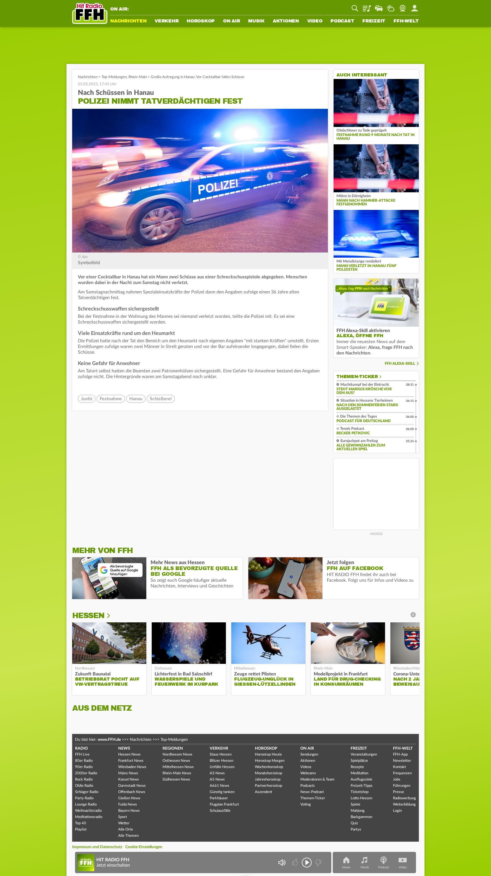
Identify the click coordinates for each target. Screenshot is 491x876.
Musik (256, 21)
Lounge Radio (86, 804)
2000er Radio (86, 773)
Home (346, 867)
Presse (398, 792)
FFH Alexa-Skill (400, 364)
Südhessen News (176, 779)
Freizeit (373, 21)
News (124, 748)
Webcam (402, 6)
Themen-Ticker (357, 376)
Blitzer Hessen (221, 761)
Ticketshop (360, 792)
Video (315, 21)
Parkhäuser (219, 798)
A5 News (217, 779)
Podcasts (307, 786)
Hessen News (129, 754)
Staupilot (379, 6)
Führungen (401, 786)
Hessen (88, 615)
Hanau (135, 399)
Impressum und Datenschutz (97, 847)
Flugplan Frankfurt (224, 804)
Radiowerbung (404, 798)
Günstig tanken (222, 792)
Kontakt (399, 767)
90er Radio (84, 767)
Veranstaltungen (364, 754)
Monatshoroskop (268, 773)
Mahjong (358, 811)
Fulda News (127, 804)
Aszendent (263, 792)
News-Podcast (312, 792)
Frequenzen (402, 773)
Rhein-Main (137, 77)
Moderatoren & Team (317, 779)
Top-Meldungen (114, 77)
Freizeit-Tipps (362, 786)
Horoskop (201, 21)
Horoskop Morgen (269, 761)
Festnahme (111, 399)
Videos (305, 767)
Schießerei (161, 399)
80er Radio (84, 761)
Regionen (173, 748)
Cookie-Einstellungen (143, 847)
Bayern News (129, 811)
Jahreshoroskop (267, 779)
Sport (122, 817)
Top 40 (80, 823)
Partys (356, 829)
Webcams (308, 773)
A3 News (217, 773)
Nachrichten (128, 21)
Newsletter (402, 761)
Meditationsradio (88, 817)
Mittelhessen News (178, 767)
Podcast (342, 21)
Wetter (390, 6)
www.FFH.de (109, 740)
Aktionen (286, 21)
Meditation (359, 773)
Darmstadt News (132, 786)
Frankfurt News (130, 761)
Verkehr (166, 21)
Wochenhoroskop (269, 767)
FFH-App (400, 754)
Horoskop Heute (268, 754)
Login (397, 811)
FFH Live (82, 754)
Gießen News (129, 798)
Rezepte (357, 767)
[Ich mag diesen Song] (296, 862)
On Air (231, 21)
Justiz (86, 399)
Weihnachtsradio (88, 811)
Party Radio (84, 798)
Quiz (354, 823)
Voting (305, 804)
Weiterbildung (404, 804)
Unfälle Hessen (222, 767)
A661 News (219, 786)
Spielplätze (359, 761)
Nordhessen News (177, 754)
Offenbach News (131, 792)
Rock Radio (84, 779)
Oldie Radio (84, 786)
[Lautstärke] (282, 862)
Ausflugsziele (361, 779)
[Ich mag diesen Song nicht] (318, 862)
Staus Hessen (221, 754)
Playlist (367, 6)
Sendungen (309, 754)
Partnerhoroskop (268, 786)
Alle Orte (125, 829)
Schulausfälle (220, 811)
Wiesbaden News (132, 767)
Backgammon (361, 817)
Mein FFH (414, 6)
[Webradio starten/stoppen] (307, 862)
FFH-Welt (406, 21)
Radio (81, 748)
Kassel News (128, 779)
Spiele (355, 804)
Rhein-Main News (177, 773)
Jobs (396, 779)
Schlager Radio (86, 792)
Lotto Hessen (361, 798)
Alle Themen (128, 836)
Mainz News (128, 773)
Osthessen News (176, 761)
